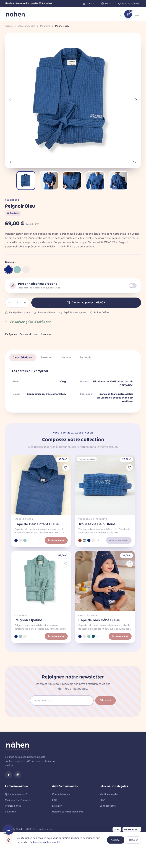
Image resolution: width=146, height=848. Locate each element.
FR (106, 3)
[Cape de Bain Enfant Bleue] (16, 540)
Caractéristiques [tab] (23, 357)
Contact (91, 3)
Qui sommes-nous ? (16, 794)
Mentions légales (109, 794)
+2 (98, 636)
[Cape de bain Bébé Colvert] (93, 636)
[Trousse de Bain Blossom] (93, 540)
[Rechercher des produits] (119, 14)
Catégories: (11, 334)
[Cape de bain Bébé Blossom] (84, 636)
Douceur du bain (26, 26)
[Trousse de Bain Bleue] (88, 540)
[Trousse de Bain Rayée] (84, 540)
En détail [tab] (85, 357)
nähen (22, 829)
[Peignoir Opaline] (17, 269)
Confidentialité (108, 805)
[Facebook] (8, 774)
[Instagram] (17, 774)
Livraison (57, 805)
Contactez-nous (61, 794)
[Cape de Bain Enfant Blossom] (20, 540)
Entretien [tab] (46, 357)
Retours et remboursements (67, 811)
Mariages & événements (18, 800)
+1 (98, 540)
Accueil (9, 26)
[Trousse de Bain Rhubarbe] (80, 540)
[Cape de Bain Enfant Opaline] (25, 540)
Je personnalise (56, 540)
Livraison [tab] (66, 357)
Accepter (116, 840)
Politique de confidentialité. (44, 842)
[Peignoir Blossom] (26, 269)
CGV (102, 800)
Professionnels (13, 805)
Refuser (133, 840)
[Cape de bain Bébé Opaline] (88, 636)
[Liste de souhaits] (65, 467)
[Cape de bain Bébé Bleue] (80, 636)
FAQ (54, 800)
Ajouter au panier (118, 540)
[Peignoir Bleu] (8, 269)
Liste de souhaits (130, 3)
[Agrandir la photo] (11, 162)
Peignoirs (45, 26)
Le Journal (10, 811)
